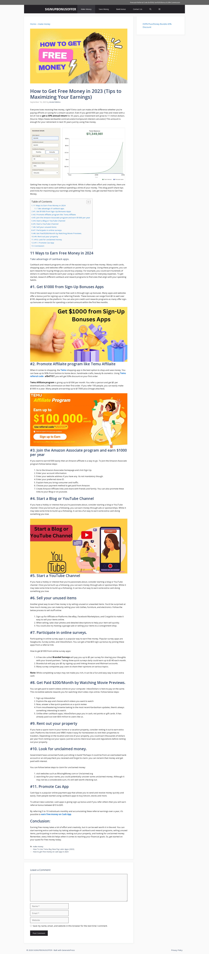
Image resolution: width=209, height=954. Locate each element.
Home (33, 24)
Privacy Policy (177, 950)
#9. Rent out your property (46, 236)
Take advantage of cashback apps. (51, 208)
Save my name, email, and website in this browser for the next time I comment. (70, 925)
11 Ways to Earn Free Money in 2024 (49, 205)
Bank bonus (121, 9)
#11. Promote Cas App (44, 242)
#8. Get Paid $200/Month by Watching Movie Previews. (57, 233)
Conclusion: (39, 246)
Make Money (86, 9)
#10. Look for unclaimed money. (48, 239)
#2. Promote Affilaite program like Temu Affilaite (54, 214)
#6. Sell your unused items (44, 227)
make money (44, 24)
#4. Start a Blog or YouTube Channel (49, 220)
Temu (63, 370)
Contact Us (137, 9)
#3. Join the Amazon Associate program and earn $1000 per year (61, 217)
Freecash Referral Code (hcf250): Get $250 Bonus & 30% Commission (155, 2)
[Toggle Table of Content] (87, 202)
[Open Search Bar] (150, 9)
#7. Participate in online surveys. (47, 230)
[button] (159, 9)
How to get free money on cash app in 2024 (50, 852)
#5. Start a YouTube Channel (45, 224)
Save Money (104, 9)
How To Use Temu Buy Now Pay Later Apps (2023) (53, 849)
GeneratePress (68, 950)
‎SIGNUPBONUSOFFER (60, 9)
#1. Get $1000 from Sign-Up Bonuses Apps (52, 211)
